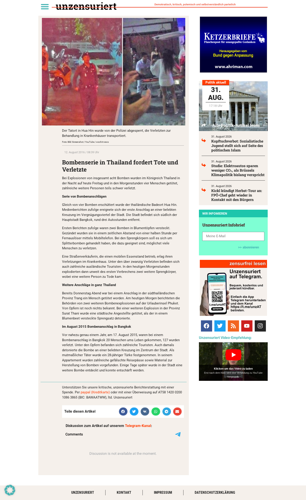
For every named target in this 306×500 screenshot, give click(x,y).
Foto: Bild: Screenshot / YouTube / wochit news (85, 142)
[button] (44, 6)
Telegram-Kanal (138, 426)
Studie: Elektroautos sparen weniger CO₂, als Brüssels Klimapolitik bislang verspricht (238, 170)
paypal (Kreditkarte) (95, 392)
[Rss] (233, 326)
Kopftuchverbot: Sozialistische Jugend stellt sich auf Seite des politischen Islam (237, 145)
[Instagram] (260, 326)
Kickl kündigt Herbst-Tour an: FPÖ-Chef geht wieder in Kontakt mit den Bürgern (236, 195)
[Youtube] (246, 326)
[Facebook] (206, 326)
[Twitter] (220, 326)
